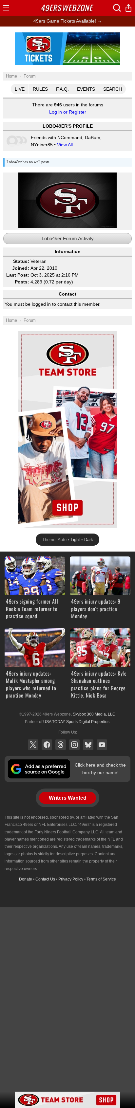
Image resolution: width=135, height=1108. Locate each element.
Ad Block (67, 36)
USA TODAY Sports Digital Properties (76, 721)
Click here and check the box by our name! (100, 768)
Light (75, 539)
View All (65, 144)
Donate (25, 879)
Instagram (74, 744)
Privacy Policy (70, 879)
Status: (21, 261)
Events (86, 89)
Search (112, 89)
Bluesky (88, 744)
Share (128, 8)
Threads (60, 744)
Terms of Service (101, 879)
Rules (40, 89)
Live (20, 89)
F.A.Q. (62, 89)
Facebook (47, 744)
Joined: (20, 268)
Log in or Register (67, 112)
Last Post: (17, 275)
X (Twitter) (33, 744)
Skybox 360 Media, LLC (94, 714)
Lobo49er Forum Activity (68, 238)
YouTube (102, 744)
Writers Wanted (68, 798)
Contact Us (45, 879)
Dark (88, 539)
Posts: (22, 281)
